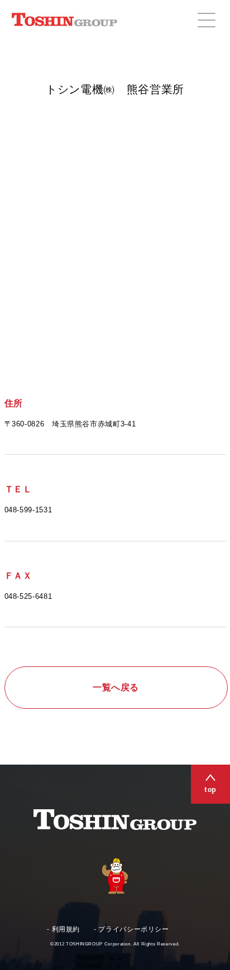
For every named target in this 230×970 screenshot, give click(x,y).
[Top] (210, 784)
